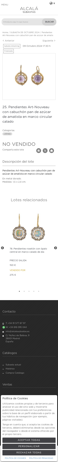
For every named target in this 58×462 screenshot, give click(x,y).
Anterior (9, 41)
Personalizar (29, 446)
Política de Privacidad (41, 458)
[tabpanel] (29, 248)
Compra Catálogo (15, 373)
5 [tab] (38, 291)
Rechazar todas (29, 453)
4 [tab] (33, 291)
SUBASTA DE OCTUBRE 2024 (24, 32)
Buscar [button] (49, 22)
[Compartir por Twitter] (45, 150)
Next (55, 248)
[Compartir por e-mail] (51, 150)
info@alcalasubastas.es (17, 332)
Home (5, 32)
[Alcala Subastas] (29, 9)
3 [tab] (29, 291)
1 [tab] (19, 291)
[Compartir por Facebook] (38, 150)
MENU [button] (4, 5)
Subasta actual (13, 365)
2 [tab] (24, 291)
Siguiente (48, 41)
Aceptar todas (29, 440)
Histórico (10, 369)
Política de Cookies (15, 458)
